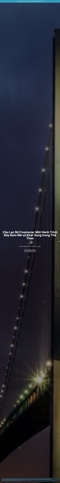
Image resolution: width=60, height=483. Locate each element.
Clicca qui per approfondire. (27, 480)
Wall (59, 241)
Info (30, 250)
